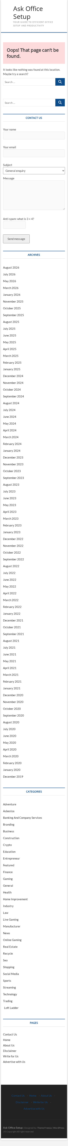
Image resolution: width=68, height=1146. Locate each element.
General (8, 885)
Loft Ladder (11, 1007)
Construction (11, 838)
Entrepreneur (11, 858)
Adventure (9, 804)
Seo (5, 960)
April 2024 (9, 430)
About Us (9, 1045)
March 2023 (11, 518)
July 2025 (9, 328)
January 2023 (11, 532)
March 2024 (11, 437)
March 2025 (11, 355)
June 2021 (9, 654)
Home (6, 1040)
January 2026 (11, 294)
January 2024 (11, 450)
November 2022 (13, 545)
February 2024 (12, 443)
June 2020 (9, 735)
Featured (8, 865)
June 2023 (9, 498)
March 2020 (11, 756)
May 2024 (9, 423)
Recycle (8, 953)
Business (8, 831)
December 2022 (13, 539)
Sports (7, 980)
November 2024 (13, 382)
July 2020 (9, 729)
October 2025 (12, 308)
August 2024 (11, 403)
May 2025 (9, 342)
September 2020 (13, 715)
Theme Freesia (44, 1127)
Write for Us (11, 1056)
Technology (10, 994)
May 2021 (9, 661)
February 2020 (12, 763)
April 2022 (9, 593)
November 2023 (13, 464)
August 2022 (11, 566)
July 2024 (9, 410)
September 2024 (13, 396)
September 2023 (13, 477)
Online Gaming (12, 940)
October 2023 (12, 471)
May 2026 (9, 281)
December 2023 (13, 457)
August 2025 (11, 321)
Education (9, 851)
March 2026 (11, 288)
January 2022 (11, 613)
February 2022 (12, 606)
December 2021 (13, 620)
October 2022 (12, 552)
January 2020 (11, 769)
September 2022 (13, 559)
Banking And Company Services (22, 817)
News (6, 933)
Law (5, 912)
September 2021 (13, 634)
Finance (8, 872)
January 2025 (11, 369)
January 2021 (11, 688)
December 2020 (13, 695)
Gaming (8, 878)
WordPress (58, 1127)
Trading (7, 1001)
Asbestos (9, 811)
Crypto (7, 844)
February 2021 (12, 681)
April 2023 (9, 511)
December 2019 (13, 776)
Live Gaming (11, 919)
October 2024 (12, 389)
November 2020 (13, 702)
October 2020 (12, 708)
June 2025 (9, 335)
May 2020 (9, 742)
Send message (16, 238)
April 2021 (9, 668)
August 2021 (11, 640)
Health (7, 892)
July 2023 (9, 491)
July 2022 (9, 573)
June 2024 (9, 416)
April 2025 (9, 349)
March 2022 (11, 600)
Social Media (11, 973)
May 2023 (9, 505)
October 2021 (12, 627)
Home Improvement (15, 899)
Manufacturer (11, 926)
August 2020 (11, 722)
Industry (8, 906)
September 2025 (13, 315)
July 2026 (9, 274)
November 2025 (13, 301)
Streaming (9, 987)
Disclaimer (9, 1050)
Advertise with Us (14, 1061)
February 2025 (12, 362)
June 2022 (9, 579)
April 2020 (9, 749)
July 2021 (9, 647)
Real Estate (10, 946)
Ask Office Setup (28, 12)
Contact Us (10, 1034)
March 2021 (11, 674)
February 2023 (12, 525)
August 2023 (11, 484)
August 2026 (11, 267)
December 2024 (13, 376)
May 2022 (9, 586)
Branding (8, 824)
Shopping (8, 967)
